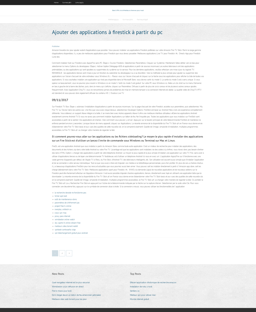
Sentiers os (134, 291)
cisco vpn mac (61, 213)
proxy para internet (62, 216)
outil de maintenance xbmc (66, 199)
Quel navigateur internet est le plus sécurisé (71, 282)
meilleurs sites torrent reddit (66, 226)
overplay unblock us (63, 209)
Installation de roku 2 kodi (141, 287)
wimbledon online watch (65, 219)
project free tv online (63, 206)
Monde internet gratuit (139, 299)
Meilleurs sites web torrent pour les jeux (69, 299)
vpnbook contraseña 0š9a (65, 230)
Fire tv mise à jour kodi (61, 291)
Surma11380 (66, 2)
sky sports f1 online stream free (67, 223)
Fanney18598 (142, 20)
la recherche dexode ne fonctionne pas (70, 193)
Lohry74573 (79, 2)
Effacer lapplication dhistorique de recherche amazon (153, 282)
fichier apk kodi (61, 196)
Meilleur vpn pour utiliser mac (143, 295)
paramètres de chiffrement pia (67, 203)
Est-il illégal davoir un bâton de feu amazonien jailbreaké (76, 295)
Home (56, 2)
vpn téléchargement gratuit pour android (71, 233)
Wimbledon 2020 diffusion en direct (67, 287)
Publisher (56, 46)
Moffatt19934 (113, 20)
